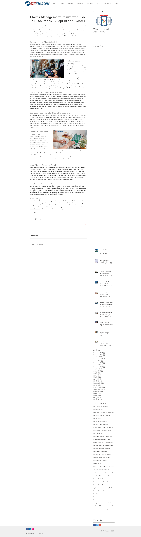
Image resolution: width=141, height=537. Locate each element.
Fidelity (105, 424)
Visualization (97, 485)
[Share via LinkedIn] (40, 219)
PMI (103, 442)
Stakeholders (97, 463)
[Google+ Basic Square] (100, 525)
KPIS (94, 433)
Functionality (97, 427)
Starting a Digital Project (100, 467)
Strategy (111, 467)
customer (96, 515)
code (94, 506)
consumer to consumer (100, 512)
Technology (96, 473)
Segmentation (106, 454)
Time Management (107, 473)
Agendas (99, 406)
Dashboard (111, 412)
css (109, 512)
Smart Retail (97, 460)
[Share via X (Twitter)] (36, 219)
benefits (102, 491)
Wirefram (104, 485)
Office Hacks (97, 442)
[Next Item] (111, 20)
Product (95, 445)
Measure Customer (99, 436)
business (106, 494)
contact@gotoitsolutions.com (35, 533)
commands (110, 506)
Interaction (109, 427)
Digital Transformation (100, 421)
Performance (109, 442)
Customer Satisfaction (100, 412)
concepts (106, 509)
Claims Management (36, 213)
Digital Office (97, 418)
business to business (99, 497)
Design (102, 415)
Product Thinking (98, 448)
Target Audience (104, 469)
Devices (108, 415)
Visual (109, 482)
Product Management (106, 445)
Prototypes (104, 451)
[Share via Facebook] (31, 219)
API (94, 406)
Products (107, 448)
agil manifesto (97, 488)
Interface (104, 430)
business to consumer (100, 500)
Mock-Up (109, 436)
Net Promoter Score (99, 439)
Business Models (98, 409)
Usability (110, 476)
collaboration (101, 506)
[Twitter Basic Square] (97, 525)
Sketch (108, 457)
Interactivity (96, 430)
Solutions (104, 460)
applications (110, 488)
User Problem (97, 482)
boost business (97, 494)
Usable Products (98, 479)
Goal (103, 427)
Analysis (105, 406)
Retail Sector (97, 454)
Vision (104, 482)
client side (111, 503)
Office (108, 439)
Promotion (96, 451)
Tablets (95, 469)
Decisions (96, 415)
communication (98, 509)
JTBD (109, 430)
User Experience (109, 479)
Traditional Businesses (100, 476)
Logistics (100, 433)
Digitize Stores (97, 424)
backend (96, 491)
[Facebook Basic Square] (94, 525)
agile (104, 488)
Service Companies (99, 457)
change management (99, 503)
